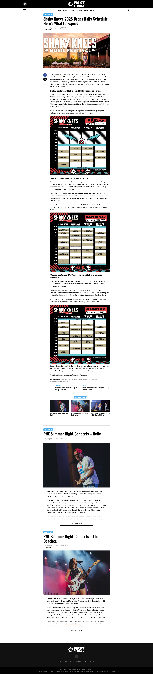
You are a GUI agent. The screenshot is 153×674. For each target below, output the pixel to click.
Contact (92, 10)
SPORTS (72, 10)
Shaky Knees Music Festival (59, 381)
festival (74, 379)
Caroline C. (49, 29)
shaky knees (93, 379)
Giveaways (79, 10)
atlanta (68, 379)
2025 (63, 379)
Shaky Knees (57, 74)
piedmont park (83, 379)
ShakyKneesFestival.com (63, 375)
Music (65, 10)
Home (59, 10)
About (86, 10)
